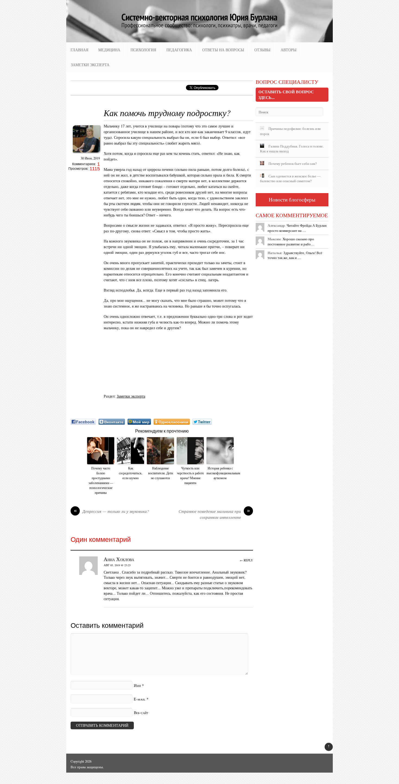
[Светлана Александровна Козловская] (86, 154)
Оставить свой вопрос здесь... (286, 94)
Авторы (288, 49)
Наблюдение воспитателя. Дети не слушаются (160, 473)
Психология (143, 49)
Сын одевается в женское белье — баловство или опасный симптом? (290, 179)
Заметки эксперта (90, 64)
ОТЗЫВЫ (262, 49)
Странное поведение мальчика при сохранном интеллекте (214, 514)
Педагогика (179, 49)
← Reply (246, 560)
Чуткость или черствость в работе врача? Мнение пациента (190, 475)
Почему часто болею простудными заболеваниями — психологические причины (100, 480)
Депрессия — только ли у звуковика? (111, 511)
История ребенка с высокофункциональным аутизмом (220, 473)
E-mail (139, 699)
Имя (137, 685)
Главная (79, 49)
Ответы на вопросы (223, 49)
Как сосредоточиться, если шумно (130, 473)
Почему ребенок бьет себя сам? (292, 163)
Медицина (109, 49)
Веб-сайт (141, 712)
